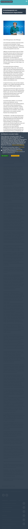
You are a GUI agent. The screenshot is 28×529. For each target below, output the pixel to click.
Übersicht (21, 147)
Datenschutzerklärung (18, 145)
